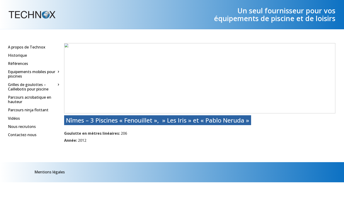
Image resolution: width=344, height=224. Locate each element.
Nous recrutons (22, 126)
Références (18, 63)
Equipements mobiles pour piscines (31, 74)
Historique (17, 55)
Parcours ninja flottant (28, 109)
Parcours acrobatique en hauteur (29, 99)
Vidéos (14, 118)
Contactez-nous (22, 134)
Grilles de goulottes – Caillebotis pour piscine (28, 87)
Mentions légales (49, 172)
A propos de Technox (26, 47)
